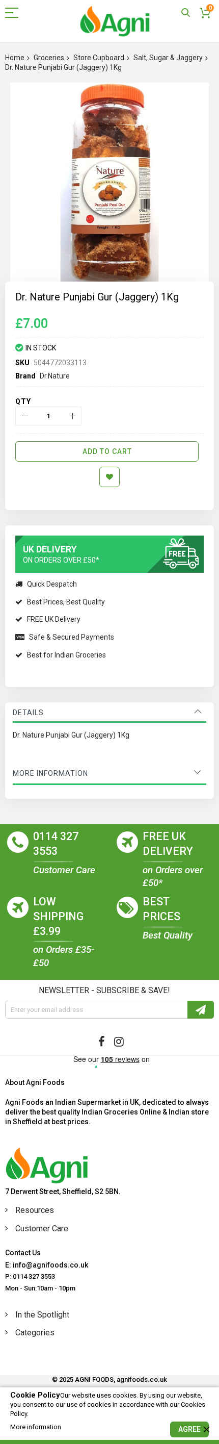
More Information (50, 773)
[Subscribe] (200, 1010)
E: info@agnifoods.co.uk (46, 1265)
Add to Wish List (109, 477)
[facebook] (101, 1041)
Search (186, 13)
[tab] (109, 712)
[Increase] (72, 416)
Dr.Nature (55, 376)
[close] (206, 1429)
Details (28, 712)
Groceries (49, 58)
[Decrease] (25, 416)
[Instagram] (119, 1041)
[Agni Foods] (114, 21)
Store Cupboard (98, 58)
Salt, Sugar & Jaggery (168, 58)
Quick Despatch (52, 584)
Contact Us (23, 1253)
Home (14, 58)
